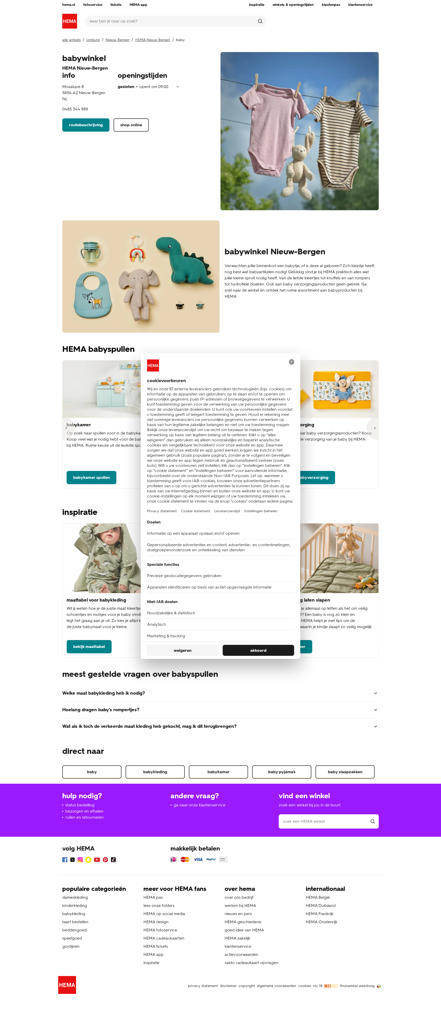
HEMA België (318, 897)
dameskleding (75, 897)
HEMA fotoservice (160, 930)
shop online (131, 124)
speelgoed (72, 938)
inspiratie (151, 962)
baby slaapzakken (345, 771)
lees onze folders (159, 905)
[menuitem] (68, 5)
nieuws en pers (238, 913)
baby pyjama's (282, 771)
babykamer (218, 771)
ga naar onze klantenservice (199, 805)
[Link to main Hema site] (68, 986)
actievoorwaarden (241, 954)
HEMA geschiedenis (243, 921)
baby (92, 771)
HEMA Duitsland (321, 905)
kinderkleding (74, 905)
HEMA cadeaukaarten (163, 938)
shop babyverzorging (307, 477)
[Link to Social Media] (64, 860)
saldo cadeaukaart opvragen (251, 962)
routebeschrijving (86, 124)
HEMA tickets (155, 946)
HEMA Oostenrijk (321, 921)
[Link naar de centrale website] (69, 21)
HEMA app (153, 954)
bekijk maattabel (89, 646)
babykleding (155, 771)
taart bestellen (75, 921)
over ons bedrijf (239, 897)
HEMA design (155, 921)
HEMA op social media (164, 913)
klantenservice (238, 946)
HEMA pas (153, 897)
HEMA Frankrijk (320, 913)
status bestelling (79, 805)
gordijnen (71, 946)
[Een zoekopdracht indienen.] (260, 21)
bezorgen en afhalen (84, 811)
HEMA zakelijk (237, 938)
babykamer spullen (91, 477)
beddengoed (74, 930)
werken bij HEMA (240, 905)
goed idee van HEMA (244, 930)
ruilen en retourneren (84, 817)
